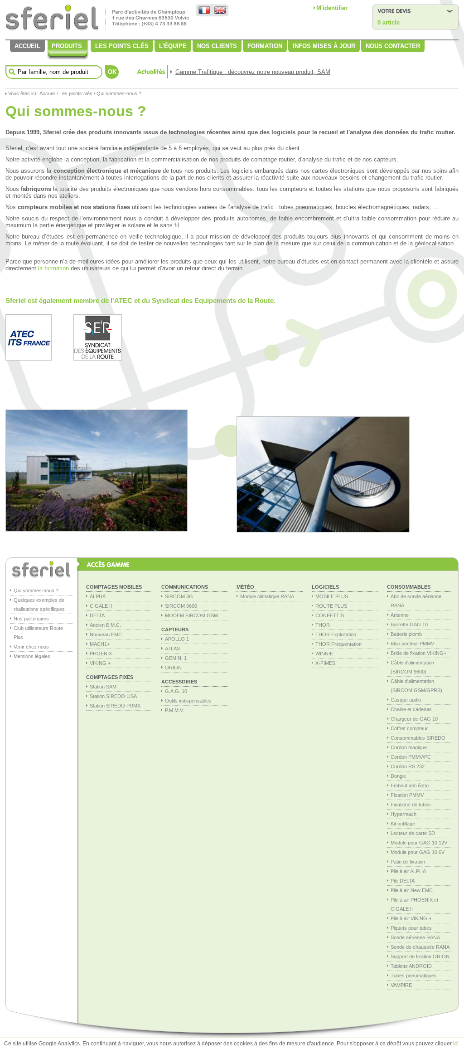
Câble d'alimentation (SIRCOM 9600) (412, 667)
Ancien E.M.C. (105, 625)
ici (456, 1043)
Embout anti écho (410, 785)
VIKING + (100, 663)
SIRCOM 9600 (181, 606)
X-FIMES (325, 663)
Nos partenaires (31, 618)
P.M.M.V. (174, 710)
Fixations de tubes (411, 804)
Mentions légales (32, 656)
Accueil (27, 46)
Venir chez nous (31, 646)
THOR (322, 625)
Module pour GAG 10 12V (419, 842)
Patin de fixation (408, 861)
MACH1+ (100, 644)
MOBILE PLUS (331, 596)
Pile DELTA (403, 880)
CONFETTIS (329, 615)
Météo (245, 587)
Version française (204, 10)
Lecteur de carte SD (413, 833)
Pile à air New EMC (412, 890)
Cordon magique (409, 747)
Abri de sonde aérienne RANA (416, 601)
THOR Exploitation (335, 634)
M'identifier (332, 8)
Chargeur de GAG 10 (414, 719)
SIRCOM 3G (179, 596)
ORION (173, 667)
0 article (388, 22)
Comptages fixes (109, 677)
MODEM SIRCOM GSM (191, 615)
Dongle (398, 776)
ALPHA (98, 596)
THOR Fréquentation (338, 644)
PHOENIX (101, 653)
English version (220, 10)
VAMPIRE (401, 985)
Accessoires (179, 681)
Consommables (408, 587)
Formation (264, 46)
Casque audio (406, 700)
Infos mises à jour (324, 46)
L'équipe (173, 46)
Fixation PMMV (407, 795)
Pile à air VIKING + (411, 918)
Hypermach (403, 814)
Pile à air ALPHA (408, 871)
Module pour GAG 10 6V (418, 852)
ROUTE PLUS (331, 606)
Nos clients (217, 46)
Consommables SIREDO (418, 738)
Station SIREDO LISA (113, 696)
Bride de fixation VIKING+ (418, 653)
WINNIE (324, 653)
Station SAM (103, 686)
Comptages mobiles (114, 587)
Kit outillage (403, 823)
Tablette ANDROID (411, 966)
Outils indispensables (188, 700)
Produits (67, 46)
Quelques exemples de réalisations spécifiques (39, 604)
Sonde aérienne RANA (415, 937)
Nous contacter (393, 46)
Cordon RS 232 (408, 766)
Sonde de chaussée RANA (420, 947)
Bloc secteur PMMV (412, 643)
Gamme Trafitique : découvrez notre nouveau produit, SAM (252, 71)
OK (112, 71)
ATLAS (172, 648)
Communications (184, 587)
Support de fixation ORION (420, 956)
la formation (53, 268)
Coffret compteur (409, 728)
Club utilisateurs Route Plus (38, 632)
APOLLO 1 (177, 639)
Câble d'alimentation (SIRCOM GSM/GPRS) (416, 685)
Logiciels (325, 587)
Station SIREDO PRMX (115, 705)
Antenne (400, 615)
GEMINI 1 (176, 658)
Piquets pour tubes (411, 928)
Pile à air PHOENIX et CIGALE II (414, 904)
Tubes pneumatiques (414, 975)
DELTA (97, 615)
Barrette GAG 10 (409, 624)
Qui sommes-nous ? (36, 590)
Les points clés (122, 46)
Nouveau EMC (106, 634)
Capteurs (174, 629)
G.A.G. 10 (176, 691)
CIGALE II (101, 606)
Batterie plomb (406, 634)
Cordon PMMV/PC (411, 757)
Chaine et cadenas (411, 709)
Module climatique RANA (267, 596)
